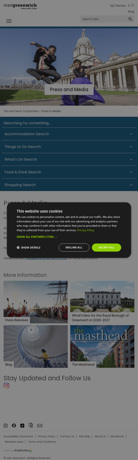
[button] (69, 236)
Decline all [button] (74, 247)
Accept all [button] (106, 247)
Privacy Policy (85, 230)
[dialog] (69, 230)
